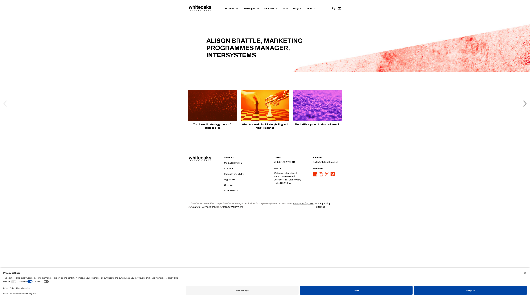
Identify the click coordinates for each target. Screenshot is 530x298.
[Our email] (339, 8)
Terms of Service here (203, 207)
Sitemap (320, 207)
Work (286, 8)
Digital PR (229, 179)
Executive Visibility (234, 174)
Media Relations (233, 163)
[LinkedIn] (315, 176)
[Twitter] (327, 176)
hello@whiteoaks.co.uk (325, 162)
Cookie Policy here (233, 207)
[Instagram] (321, 176)
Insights (297, 8)
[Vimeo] (332, 176)
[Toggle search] (333, 8)
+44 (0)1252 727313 (285, 162)
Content (228, 168)
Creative (228, 185)
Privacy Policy (322, 203)
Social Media (231, 190)
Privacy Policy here (303, 203)
